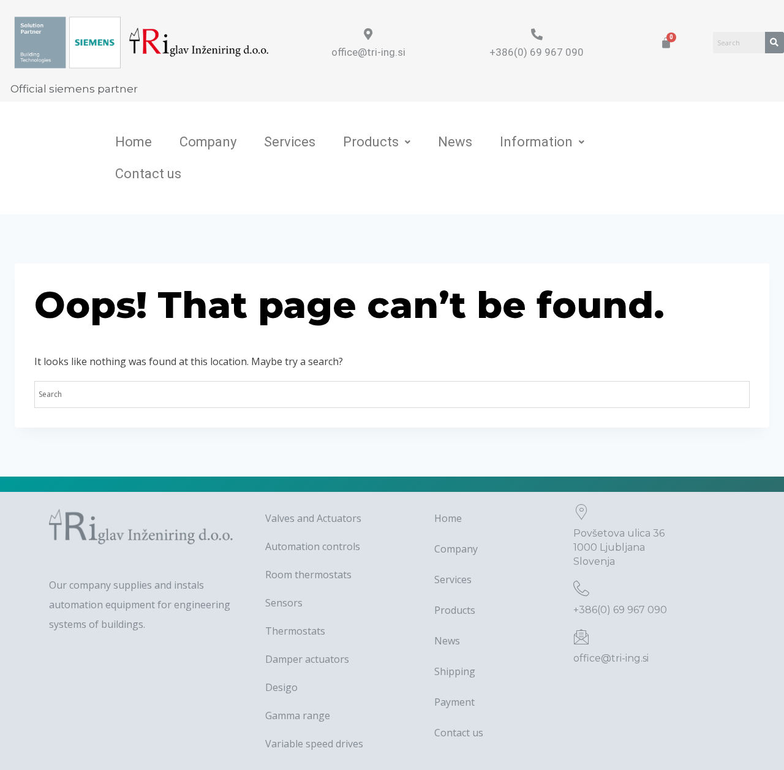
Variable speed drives (314, 743)
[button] (377, 142)
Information (536, 141)
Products (371, 141)
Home (133, 141)
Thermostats (295, 631)
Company (207, 141)
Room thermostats (308, 574)
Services (289, 141)
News (455, 141)
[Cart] (666, 42)
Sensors (284, 603)
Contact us (148, 173)
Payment (454, 702)
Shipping (454, 671)
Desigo (281, 687)
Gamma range (297, 715)
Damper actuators (307, 659)
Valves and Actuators (313, 518)
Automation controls (312, 546)
